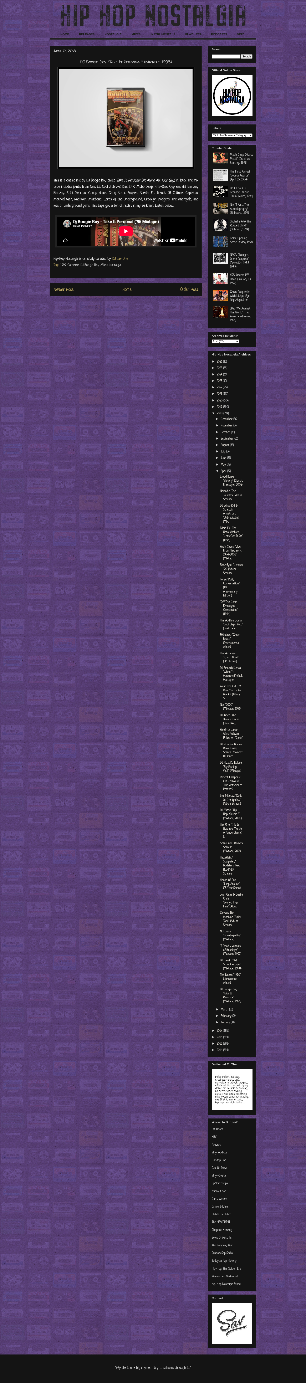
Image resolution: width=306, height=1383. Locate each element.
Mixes (104, 264)
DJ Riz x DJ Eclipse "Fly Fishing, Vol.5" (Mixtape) (231, 766)
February (226, 1016)
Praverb (216, 1144)
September (227, 438)
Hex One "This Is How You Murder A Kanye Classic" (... (231, 830)
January (226, 1022)
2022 (220, 387)
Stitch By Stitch (221, 1214)
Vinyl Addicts (219, 1152)
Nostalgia (115, 264)
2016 (220, 1037)
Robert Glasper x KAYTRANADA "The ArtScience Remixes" (231, 783)
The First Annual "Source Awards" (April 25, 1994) (240, 175)
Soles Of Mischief (222, 1237)
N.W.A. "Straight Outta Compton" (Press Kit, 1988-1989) (240, 260)
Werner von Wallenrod (225, 1276)
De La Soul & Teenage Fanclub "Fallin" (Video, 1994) (241, 192)
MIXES (136, 34)
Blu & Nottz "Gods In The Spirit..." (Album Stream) (231, 799)
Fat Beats (217, 1129)
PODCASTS (219, 34)
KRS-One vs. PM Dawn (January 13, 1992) (240, 279)
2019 (220, 407)
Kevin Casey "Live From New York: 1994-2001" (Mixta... (230, 552)
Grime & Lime (220, 1206)
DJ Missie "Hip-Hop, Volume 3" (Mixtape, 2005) (231, 814)
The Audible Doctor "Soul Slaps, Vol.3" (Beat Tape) (231, 624)
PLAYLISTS (193, 34)
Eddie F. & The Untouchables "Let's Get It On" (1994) (231, 534)
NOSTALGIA (113, 34)
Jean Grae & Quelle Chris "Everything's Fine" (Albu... (231, 900)
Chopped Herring (222, 1230)
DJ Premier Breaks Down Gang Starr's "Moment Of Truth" (231, 750)
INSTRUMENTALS (163, 34)
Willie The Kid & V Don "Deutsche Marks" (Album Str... (230, 692)
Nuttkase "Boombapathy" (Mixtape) (230, 935)
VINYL (241, 34)
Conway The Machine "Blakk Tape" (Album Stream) (230, 919)
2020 (220, 400)
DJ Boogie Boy (90, 264)
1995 (63, 264)
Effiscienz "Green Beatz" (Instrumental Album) (230, 640)
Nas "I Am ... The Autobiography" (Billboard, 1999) (239, 209)
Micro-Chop (219, 1191)
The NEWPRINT (221, 1222)
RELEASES (87, 34)
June (224, 458)
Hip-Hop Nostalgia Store (226, 1284)
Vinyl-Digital (219, 1175)
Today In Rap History (224, 1260)
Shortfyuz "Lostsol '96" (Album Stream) (231, 569)
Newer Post (63, 289)
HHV (214, 1136)
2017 (220, 1030)
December (227, 419)
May (224, 464)
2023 (220, 381)
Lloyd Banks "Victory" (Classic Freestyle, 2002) (231, 480)
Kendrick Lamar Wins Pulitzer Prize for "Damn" (231, 733)
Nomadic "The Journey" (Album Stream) (231, 495)
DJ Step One (219, 1160)
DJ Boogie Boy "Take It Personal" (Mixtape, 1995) (230, 995)
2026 (220, 361)
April (224, 471)
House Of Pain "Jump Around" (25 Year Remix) (230, 884)
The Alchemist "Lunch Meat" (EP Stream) (229, 657)
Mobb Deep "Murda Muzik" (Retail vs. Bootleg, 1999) (241, 158)
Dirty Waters (219, 1199)
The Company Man (222, 1245)
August (225, 445)
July (223, 451)
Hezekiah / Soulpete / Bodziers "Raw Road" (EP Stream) (230, 865)
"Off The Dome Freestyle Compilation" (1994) (229, 608)
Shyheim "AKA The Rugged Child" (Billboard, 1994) (240, 225)
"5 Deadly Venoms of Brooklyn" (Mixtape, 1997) (230, 950)
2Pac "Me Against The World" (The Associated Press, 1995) (240, 314)
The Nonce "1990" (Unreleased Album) (230, 979)
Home (127, 289)
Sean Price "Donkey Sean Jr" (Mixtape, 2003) (231, 847)
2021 (220, 393)
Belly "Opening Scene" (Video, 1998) (241, 240)
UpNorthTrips (220, 1183)
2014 (220, 1050)
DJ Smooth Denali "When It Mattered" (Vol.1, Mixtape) (231, 674)
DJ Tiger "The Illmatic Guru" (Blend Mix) (229, 719)
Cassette (73, 264)
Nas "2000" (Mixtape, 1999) (230, 706)
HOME (64, 34)
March (225, 1009)
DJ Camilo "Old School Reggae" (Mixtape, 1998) (230, 964)
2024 (220, 374)
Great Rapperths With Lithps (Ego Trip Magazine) (240, 296)
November (227, 425)
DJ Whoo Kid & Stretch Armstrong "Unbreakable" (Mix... (229, 513)
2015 (220, 1043)
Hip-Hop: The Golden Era (226, 1268)
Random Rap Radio (222, 1253)
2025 (220, 368)
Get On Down (220, 1168)
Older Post (189, 289)
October (226, 432)
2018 (220, 413)
